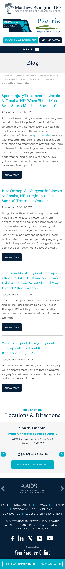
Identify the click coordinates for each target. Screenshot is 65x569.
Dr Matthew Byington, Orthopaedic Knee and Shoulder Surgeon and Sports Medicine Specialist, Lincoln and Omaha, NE (30, 79)
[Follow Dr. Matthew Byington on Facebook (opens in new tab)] (12, 538)
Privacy (41, 504)
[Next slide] (61, 454)
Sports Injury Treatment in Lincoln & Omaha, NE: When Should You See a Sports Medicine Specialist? (31, 101)
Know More (11, 175)
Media (19, 83)
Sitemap (58, 504)
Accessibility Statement (43, 513)
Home (5, 504)
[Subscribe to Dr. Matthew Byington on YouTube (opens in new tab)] (50, 538)
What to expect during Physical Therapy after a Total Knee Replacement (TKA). (28, 348)
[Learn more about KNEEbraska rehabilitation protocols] (17, 25)
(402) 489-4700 (50, 40)
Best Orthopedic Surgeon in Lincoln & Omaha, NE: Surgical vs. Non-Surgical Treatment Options (32, 196)
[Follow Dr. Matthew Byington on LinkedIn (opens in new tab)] (21, 538)
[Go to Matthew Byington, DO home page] (32, 8)
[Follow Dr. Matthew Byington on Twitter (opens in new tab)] (30, 538)
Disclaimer (22, 504)
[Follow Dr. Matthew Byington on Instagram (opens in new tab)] (40, 538)
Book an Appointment (20, 40)
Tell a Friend (42, 509)
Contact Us (11, 513)
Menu (27, 49)
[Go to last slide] (3, 454)
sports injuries (42, 135)
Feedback (20, 509)
